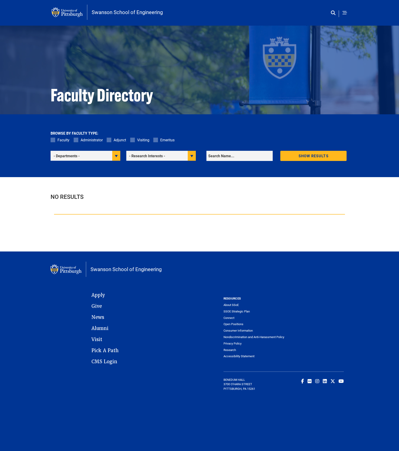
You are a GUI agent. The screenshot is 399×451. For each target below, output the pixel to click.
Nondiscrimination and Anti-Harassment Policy (254, 337)
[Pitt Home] (69, 12)
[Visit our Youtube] (341, 381)
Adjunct (120, 139)
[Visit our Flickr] (310, 381)
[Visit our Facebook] (302, 381)
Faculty (63, 139)
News (97, 317)
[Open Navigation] (344, 13)
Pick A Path (105, 351)
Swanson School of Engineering (127, 12)
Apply (98, 295)
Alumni (100, 328)
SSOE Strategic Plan (237, 311)
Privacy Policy (233, 343)
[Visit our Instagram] (317, 381)
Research (230, 350)
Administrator (92, 139)
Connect (229, 318)
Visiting (143, 139)
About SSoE (231, 305)
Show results (314, 155)
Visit (96, 339)
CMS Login (104, 362)
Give (96, 306)
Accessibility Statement (239, 356)
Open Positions (233, 324)
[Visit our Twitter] (332, 381)
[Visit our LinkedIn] (325, 381)
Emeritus (167, 139)
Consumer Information (238, 331)
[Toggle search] (334, 13)
